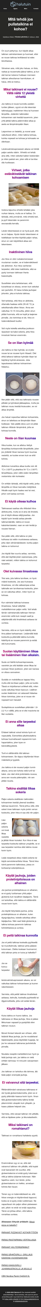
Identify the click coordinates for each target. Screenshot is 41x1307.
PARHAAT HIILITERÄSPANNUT (15, 1247)
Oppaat (15, 8)
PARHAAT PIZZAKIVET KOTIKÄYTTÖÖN (19, 1232)
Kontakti (36, 8)
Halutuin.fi (17, 1292)
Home (5, 8)
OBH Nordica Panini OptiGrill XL (15, 1275)
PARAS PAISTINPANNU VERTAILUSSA (18, 1239)
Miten (25, 8)
